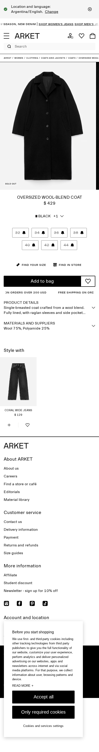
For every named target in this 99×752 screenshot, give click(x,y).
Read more (22, 685)
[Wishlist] (81, 36)
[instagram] (6, 603)
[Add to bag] (9, 425)
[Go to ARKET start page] (27, 36)
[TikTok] (45, 603)
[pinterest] (32, 603)
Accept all (43, 696)
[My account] (70, 36)
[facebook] (19, 603)
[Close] (89, 9)
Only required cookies (43, 712)
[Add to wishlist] (88, 281)
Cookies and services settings (43, 726)
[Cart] (92, 36)
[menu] (6, 36)
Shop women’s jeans (51, 24)
